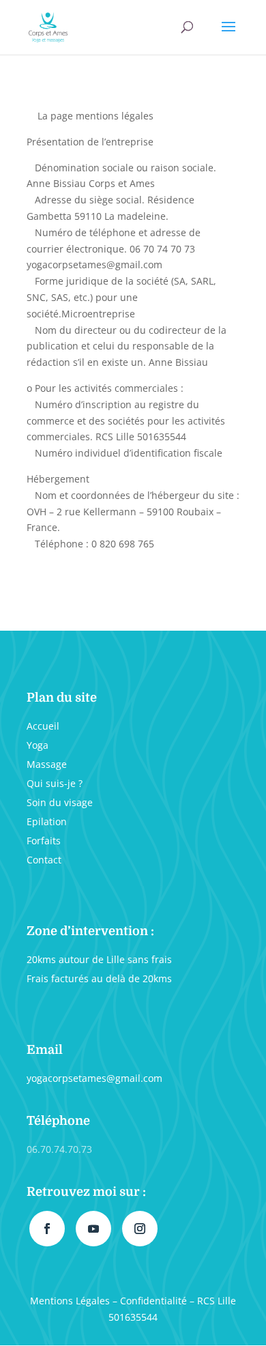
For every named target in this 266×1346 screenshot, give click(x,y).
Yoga (37, 745)
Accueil (43, 725)
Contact (44, 859)
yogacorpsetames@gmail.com (94, 1078)
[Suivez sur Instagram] (140, 1228)
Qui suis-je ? (55, 783)
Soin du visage (60, 802)
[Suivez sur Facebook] (47, 1228)
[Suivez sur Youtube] (93, 1228)
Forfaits (44, 840)
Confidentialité (153, 1300)
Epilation (47, 821)
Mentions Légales (70, 1300)
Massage (47, 764)
